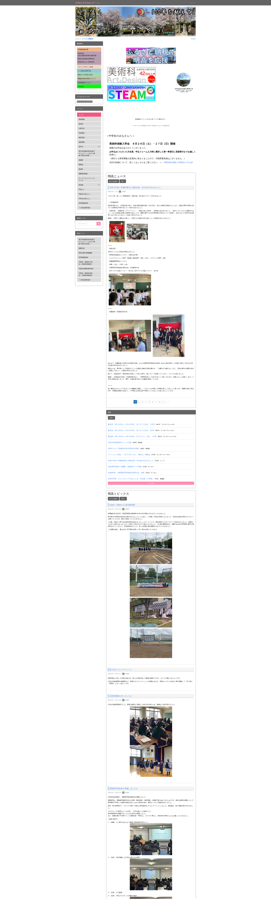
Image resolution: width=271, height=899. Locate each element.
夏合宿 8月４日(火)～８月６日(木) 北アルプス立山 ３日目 (131, 424)
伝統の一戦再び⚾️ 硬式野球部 (122, 504)
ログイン (193, 3)
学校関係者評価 (83, 49)
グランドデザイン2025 (85, 67)
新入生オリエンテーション (120, 701)
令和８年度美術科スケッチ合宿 (120, 442)
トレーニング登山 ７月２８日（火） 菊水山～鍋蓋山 (129, 454)
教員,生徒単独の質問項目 (86, 59)
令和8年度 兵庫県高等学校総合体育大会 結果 (126, 472)
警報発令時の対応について (87, 78)
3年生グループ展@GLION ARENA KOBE (123, 448)
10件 (111, 418)
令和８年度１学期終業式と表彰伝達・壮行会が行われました (135, 187)
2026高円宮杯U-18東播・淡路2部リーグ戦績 (125, 466)
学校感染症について (84, 82)
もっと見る (151, 483)
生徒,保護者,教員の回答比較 (87, 55)
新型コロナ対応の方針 (85, 75)
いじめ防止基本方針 (84, 71)
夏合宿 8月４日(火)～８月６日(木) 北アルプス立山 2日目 (131, 430)
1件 (122, 181)
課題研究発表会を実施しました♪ (123, 851)
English (193, 39)
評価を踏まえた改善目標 (86, 62)
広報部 (123, 191)
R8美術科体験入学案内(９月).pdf (178, 162)
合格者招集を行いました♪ (120, 759)
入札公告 (81, 86)
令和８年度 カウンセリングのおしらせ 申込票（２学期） (131, 478)
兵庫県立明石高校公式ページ (87, 2)
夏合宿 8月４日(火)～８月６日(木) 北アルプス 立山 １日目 (132, 436)
